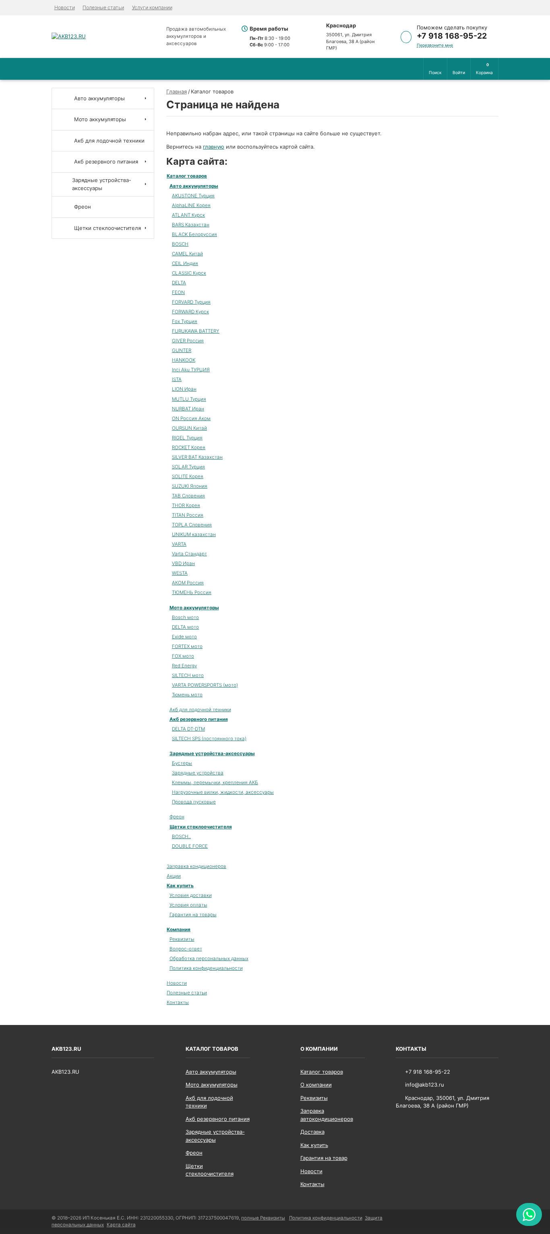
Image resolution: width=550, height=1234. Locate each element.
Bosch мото (185, 617)
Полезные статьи (103, 7)
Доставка (312, 1131)
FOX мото (183, 656)
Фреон (177, 817)
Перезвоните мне (435, 45)
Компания (178, 929)
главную (213, 146)
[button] (435, 69)
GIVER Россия (188, 341)
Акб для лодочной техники (200, 709)
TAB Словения (188, 496)
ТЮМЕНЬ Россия (191, 592)
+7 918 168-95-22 (452, 36)
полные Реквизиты (263, 1218)
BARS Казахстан (190, 225)
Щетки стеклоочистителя (201, 827)
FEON (178, 292)
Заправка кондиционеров (196, 866)
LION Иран (184, 389)
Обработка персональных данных (209, 958)
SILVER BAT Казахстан (197, 457)
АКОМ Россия (188, 583)
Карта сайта (121, 1225)
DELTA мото (185, 627)
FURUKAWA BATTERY (195, 331)
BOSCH (180, 244)
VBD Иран (183, 563)
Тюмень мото (187, 695)
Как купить (180, 885)
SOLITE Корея (187, 476)
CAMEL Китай (187, 254)
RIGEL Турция (187, 438)
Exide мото (184, 637)
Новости (64, 7)
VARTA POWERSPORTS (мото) (205, 685)
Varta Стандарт (189, 554)
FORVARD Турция (191, 302)
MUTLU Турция (189, 399)
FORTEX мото (187, 646)
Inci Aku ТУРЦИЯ (191, 370)
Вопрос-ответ (186, 949)
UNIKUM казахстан (194, 534)
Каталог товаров (187, 176)
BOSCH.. (181, 836)
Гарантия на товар (323, 1158)
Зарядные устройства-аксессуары (212, 753)
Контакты (178, 1002)
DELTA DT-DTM (188, 729)
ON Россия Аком (191, 418)
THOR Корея (186, 505)
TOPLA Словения (192, 525)
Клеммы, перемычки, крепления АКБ (215, 782)
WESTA (180, 573)
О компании (316, 1084)
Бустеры (182, 763)
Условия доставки (191, 895)
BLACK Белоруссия (194, 234)
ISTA (177, 379)
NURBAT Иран (188, 409)
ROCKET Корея (188, 447)
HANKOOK (183, 360)
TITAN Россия (187, 515)
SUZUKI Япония (189, 486)
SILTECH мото (188, 675)
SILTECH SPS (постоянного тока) (209, 738)
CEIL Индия (185, 263)
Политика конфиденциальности (206, 968)
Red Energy (184, 666)
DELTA (179, 283)
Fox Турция (184, 321)
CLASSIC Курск (189, 273)
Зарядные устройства (197, 773)
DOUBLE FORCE (190, 846)
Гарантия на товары (193, 914)
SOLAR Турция (188, 467)
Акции (174, 876)
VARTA (179, 544)
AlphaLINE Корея (191, 205)
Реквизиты (182, 939)
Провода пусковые (194, 802)
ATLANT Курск (188, 215)
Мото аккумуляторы (194, 608)
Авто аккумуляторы (194, 186)
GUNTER (181, 350)
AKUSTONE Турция (193, 196)
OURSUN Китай (189, 428)
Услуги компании (152, 7)
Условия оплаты (188, 905)
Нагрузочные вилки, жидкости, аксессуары (223, 792)
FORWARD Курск (190, 312)
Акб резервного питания (199, 719)
